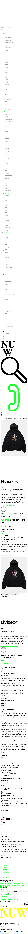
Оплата (4, 867)
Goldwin (6, 180)
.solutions (7, 67)
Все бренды (7, 148)
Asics (6, 77)
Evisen (20, 418)
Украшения (7, 217)
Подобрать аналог (5, 533)
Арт (4, 336)
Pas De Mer (7, 323)
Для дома (6, 225)
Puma (6, 328)
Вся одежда (7, 35)
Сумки (6, 212)
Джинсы (6, 50)
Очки (5, 198)
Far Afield (6, 94)
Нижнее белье (7, 210)
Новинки (5, 32)
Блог (4, 875)
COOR (6, 87)
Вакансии (5, 869)
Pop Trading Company (9, 326)
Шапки (6, 202)
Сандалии (6, 143)
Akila (6, 153)
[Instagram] (1, 887)
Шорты (6, 52)
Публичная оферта (4, 896)
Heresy (6, 185)
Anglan (6, 74)
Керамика (6, 222)
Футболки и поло (8, 47)
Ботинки (6, 59)
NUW (5, 316)
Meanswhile (7, 299)
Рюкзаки (6, 215)
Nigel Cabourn (7, 311)
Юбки (6, 133)
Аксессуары (6, 193)
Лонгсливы (7, 45)
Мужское (5, 33)
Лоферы (6, 64)
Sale (4, 338)
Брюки (6, 129)
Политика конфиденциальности (7, 894)
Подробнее (2, 926)
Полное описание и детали (6, 555)
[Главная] (1, 418)
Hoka (5, 104)
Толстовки (15, 418)
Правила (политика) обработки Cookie (9, 899)
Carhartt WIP (7, 82)
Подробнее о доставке (6, 783)
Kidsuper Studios (8, 190)
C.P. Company (7, 79)
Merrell (6, 301)
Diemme (6, 89)
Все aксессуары (8, 195)
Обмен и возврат (7, 872)
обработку (8, 893)
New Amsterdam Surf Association (11, 308)
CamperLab (7, 163)
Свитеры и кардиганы (9, 42)
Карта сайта (5, 877)
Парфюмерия (7, 220)
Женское (5, 111)
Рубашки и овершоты (9, 40)
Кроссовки (7, 55)
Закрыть (2, 531)
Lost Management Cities (9, 109)
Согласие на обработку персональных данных (11, 898)
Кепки (6, 200)
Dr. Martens (7, 91)
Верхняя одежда (8, 37)
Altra (6, 72)
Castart (6, 168)
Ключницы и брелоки (9, 227)
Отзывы (4, 874)
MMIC (5, 304)
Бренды (5, 232)
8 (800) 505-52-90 (12, 885)
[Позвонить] (14, 410)
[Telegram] (6, 887)
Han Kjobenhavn (8, 99)
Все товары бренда (5, 505)
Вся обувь (6, 54)
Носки (6, 207)
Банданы (6, 203)
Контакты (5, 870)
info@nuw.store (20, 885)
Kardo (6, 106)
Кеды (6, 57)
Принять (2, 933)
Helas (6, 101)
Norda (6, 313)
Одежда (10, 418)
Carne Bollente (8, 84)
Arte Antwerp (7, 158)
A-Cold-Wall (7, 69)
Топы (6, 126)
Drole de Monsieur (8, 92)
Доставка (5, 865)
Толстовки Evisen (14, 505)
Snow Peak (7, 333)
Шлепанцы (6, 62)
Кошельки (6, 230)
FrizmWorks (7, 96)
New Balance (7, 309)
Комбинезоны (7, 116)
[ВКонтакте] (4, 887)
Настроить (7, 933)
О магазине (5, 864)
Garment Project (8, 276)
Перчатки (6, 205)
